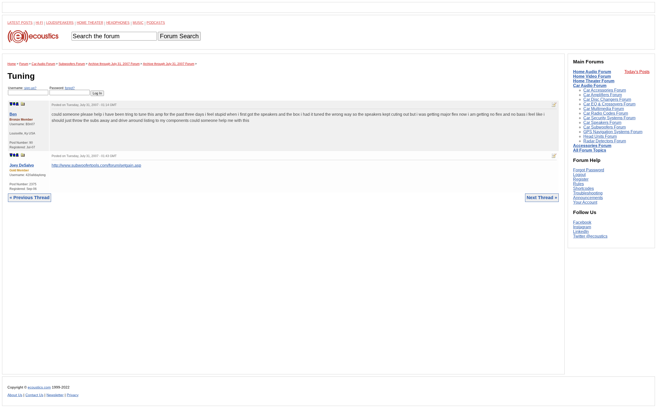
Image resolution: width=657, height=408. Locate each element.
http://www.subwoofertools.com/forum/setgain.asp (96, 165)
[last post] (17, 103)
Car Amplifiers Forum (602, 95)
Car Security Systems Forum (609, 118)
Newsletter (55, 395)
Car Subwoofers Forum (604, 127)
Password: (62, 88)
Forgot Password (588, 170)
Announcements (588, 198)
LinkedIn (581, 231)
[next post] (14, 103)
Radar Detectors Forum (604, 141)
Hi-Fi (39, 23)
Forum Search (179, 36)
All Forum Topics (589, 150)
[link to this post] (22, 103)
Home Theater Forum (593, 81)
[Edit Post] (554, 105)
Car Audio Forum (589, 85)
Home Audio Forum (592, 72)
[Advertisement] (161, 292)
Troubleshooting (588, 193)
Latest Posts (20, 23)
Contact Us (34, 395)
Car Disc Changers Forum (607, 99)
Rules (578, 184)
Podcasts (156, 23)
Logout (579, 174)
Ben (13, 114)
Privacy (73, 395)
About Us (14, 395)
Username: (22, 88)
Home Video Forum (592, 76)
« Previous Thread (29, 197)
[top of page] (11, 103)
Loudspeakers (60, 23)
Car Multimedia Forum (603, 108)
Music (138, 23)
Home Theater (90, 23)
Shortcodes (583, 188)
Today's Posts (637, 72)
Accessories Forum (592, 145)
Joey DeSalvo (21, 165)
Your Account (585, 202)
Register (580, 179)
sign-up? (30, 88)
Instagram (582, 227)
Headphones (118, 23)
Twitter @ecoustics (590, 236)
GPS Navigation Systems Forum (612, 132)
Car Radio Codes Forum (605, 113)
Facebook (582, 222)
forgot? (70, 88)
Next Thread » (542, 197)
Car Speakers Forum (602, 122)
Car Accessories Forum (604, 90)
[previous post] (14, 155)
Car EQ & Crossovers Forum (609, 104)
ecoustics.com (39, 387)
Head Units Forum (600, 136)
